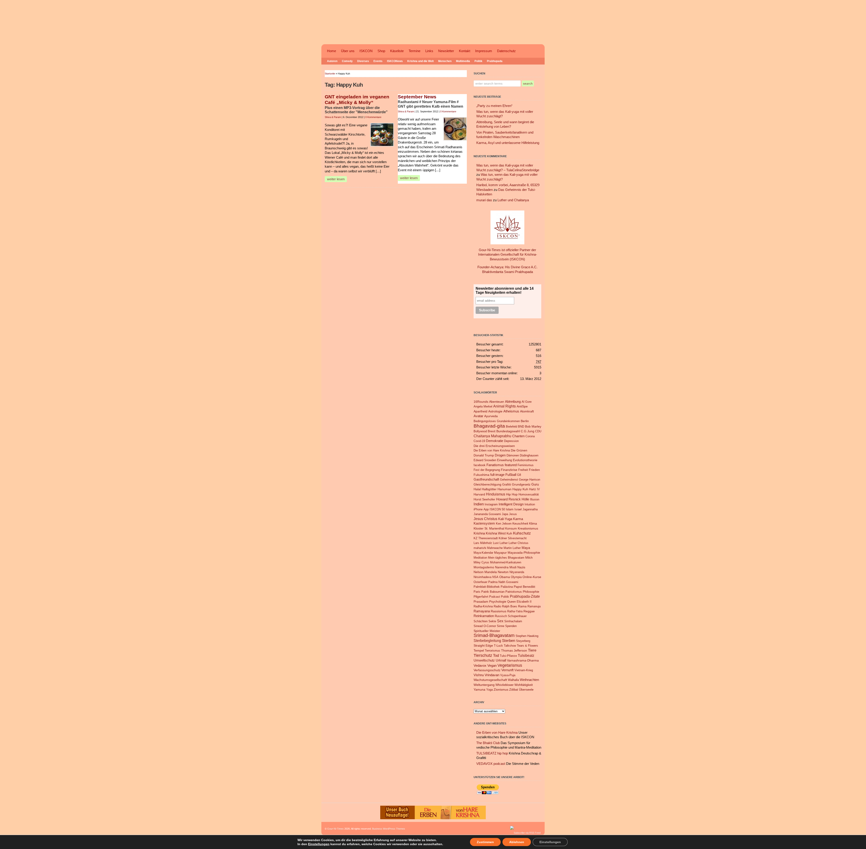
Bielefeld (511, 426)
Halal (477, 489)
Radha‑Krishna (483, 606)
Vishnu (479, 675)
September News (417, 96)
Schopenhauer (517, 616)
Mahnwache (495, 548)
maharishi (480, 548)
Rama (522, 606)
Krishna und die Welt (420, 61)
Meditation (480, 557)
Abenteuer (496, 401)
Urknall (501, 660)
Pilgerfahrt (481, 596)
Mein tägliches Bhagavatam (506, 557)
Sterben (508, 640)
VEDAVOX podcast (490, 764)
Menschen (444, 61)
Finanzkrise (509, 470)
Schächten (481, 621)
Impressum (483, 51)
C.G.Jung (527, 431)
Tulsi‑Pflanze (508, 655)
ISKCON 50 (497, 509)
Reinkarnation (484, 616)
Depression (511, 441)
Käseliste (397, 51)
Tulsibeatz (526, 655)
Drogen (500, 455)
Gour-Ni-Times (335, 828)
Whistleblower (504, 685)
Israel (518, 509)
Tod (496, 655)
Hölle (525, 499)
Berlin (525, 421)
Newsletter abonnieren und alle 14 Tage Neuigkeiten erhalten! (505, 290)
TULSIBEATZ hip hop (492, 753)
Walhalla (513, 680)
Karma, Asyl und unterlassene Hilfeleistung (507, 143)
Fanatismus (495, 465)
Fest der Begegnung (487, 470)
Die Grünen (519, 450)
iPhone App (481, 509)
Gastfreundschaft (486, 479)
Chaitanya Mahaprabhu (492, 436)
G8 (519, 475)
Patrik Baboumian (492, 591)
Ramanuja (534, 606)
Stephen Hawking (527, 636)
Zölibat (513, 689)
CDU (538, 431)
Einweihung (504, 460)
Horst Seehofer (484, 499)
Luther (504, 543)
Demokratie (494, 441)
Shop (381, 51)
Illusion (534, 499)
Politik (478, 61)
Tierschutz (483, 655)
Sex (500, 621)
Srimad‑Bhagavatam (494, 635)
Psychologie (497, 601)
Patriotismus (513, 591)
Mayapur (500, 552)
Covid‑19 (479, 441)
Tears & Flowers (527, 645)
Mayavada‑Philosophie (524, 552)
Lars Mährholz (483, 543)
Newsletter (446, 51)
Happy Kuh (520, 489)
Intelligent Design (511, 504)
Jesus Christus (485, 519)
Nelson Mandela (485, 572)
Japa (505, 514)
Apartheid (480, 411)
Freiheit (523, 470)
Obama (504, 577)
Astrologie (495, 411)
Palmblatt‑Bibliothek (487, 586)
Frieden (534, 470)
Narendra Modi (505, 567)
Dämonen (513, 455)
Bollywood (480, 431)
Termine (414, 51)
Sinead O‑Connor (485, 626)
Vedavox (480, 665)
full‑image (497, 475)
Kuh (509, 533)
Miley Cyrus (481, 562)
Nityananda (516, 572)
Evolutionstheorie (525, 460)
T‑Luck (498, 645)
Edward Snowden (485, 460)
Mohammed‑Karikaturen (505, 562)
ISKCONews (395, 61)
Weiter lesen (336, 179)
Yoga (489, 689)
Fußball (510, 475)
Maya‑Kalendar (483, 552)
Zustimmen (485, 842)
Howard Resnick (508, 499)
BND (521, 426)
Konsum (511, 528)
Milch (529, 557)
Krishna (479, 533)
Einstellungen (318, 844)
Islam (510, 509)
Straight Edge (483, 645)
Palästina (507, 586)
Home (331, 51)
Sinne (500, 626)
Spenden (511, 626)
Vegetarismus (509, 665)
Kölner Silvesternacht (513, 538)
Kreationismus (528, 528)
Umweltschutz (484, 660)
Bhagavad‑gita (489, 426)
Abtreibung (513, 401)
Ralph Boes (509, 606)
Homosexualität (528, 494)
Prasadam (481, 601)
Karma (518, 519)
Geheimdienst (509, 479)
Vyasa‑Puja (507, 675)
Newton (503, 572)
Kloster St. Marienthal (489, 528)
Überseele (526, 689)
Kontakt (464, 51)
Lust (496, 543)
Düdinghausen (529, 455)
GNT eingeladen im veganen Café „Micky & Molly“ (357, 99)
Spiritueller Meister (487, 631)
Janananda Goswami (487, 514)
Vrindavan (492, 675)
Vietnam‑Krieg (523, 670)
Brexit (491, 431)
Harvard (479, 494)
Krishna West (496, 533)
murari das (484, 200)
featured (511, 465)
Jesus (513, 514)
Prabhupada (494, 61)
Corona (530, 436)
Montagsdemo (484, 567)
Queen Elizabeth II (519, 601)
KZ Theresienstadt (486, 538)
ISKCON (366, 51)
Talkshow (510, 645)
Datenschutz (506, 51)
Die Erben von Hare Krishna (492, 450)
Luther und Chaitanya (513, 200)
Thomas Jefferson (514, 650)
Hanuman (504, 489)
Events (377, 61)
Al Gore (527, 401)
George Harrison (529, 479)
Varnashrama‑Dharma (523, 660)
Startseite (330, 73)
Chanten (518, 436)
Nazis (521, 567)
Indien (479, 504)
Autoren (332, 61)
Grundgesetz (521, 484)
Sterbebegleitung (487, 641)
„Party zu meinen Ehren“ (494, 106)
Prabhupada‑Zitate (525, 596)
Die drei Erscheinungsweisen (494, 446)
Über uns (348, 51)
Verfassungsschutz (487, 670)
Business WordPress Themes (388, 828)
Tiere (532, 650)
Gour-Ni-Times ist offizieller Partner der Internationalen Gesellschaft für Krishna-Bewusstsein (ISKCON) (507, 254)
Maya (526, 548)
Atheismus (511, 411)
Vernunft (507, 670)
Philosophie (531, 591)
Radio (497, 606)
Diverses (363, 61)
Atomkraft (527, 411)
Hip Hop (512, 494)
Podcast (494, 596)
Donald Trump (484, 455)
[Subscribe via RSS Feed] (525, 833)
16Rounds (481, 401)
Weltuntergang (484, 685)
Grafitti (506, 484)
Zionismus (501, 689)
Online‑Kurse (532, 577)
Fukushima (481, 475)
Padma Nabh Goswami (503, 582)
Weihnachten (529, 680)
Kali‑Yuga (505, 519)
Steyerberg (523, 641)
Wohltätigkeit (523, 685)
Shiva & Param (333, 117)
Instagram (491, 504)
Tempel (479, 650)
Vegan (492, 665)
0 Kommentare (373, 117)
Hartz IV (534, 489)
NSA (495, 577)
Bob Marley (533, 426)
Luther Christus (518, 543)
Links (429, 51)
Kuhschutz (522, 533)
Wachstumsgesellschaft (490, 680)
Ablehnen (516, 842)
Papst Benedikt (524, 586)
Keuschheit (520, 523)
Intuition (530, 504)
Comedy (347, 61)
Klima (533, 523)
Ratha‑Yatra (515, 611)
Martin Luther (512, 548)
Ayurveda (491, 416)
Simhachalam (513, 621)
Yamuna (479, 689)
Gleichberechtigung (487, 484)
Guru (535, 484)
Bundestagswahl (508, 431)
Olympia (516, 577)
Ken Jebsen (503, 523)
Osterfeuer (480, 582)
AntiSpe (522, 406)
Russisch (501, 616)
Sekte (492, 621)
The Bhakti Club (488, 743)
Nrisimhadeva (482, 577)
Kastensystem (484, 523)
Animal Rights (504, 406)
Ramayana (482, 611)
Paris (477, 591)
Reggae (529, 611)
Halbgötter (489, 489)
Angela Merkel (483, 406)
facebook (480, 465)
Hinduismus (495, 494)
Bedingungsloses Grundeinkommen (497, 421)
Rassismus (498, 611)
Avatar (478, 416)
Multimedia (463, 61)
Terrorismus (492, 650)
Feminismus (526, 465)
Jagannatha (530, 509)
